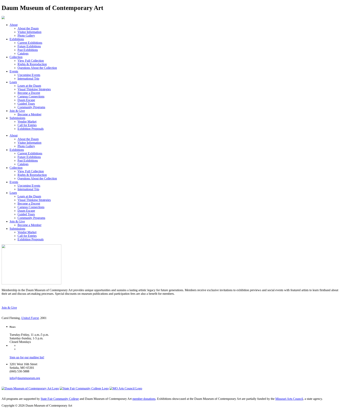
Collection (16, 57)
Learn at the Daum (29, 85)
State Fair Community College (60, 398)
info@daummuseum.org (25, 378)
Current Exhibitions (30, 42)
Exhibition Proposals (31, 128)
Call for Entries (27, 125)
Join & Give (17, 110)
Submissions (17, 118)
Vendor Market (27, 121)
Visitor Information (29, 32)
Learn (13, 82)
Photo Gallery (26, 35)
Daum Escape (26, 100)
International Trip (28, 78)
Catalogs (23, 53)
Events (14, 71)
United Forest (30, 318)
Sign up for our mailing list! (27, 357)
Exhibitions (17, 39)
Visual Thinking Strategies (34, 89)
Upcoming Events (29, 75)
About (14, 24)
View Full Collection (31, 60)
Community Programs (31, 107)
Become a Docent (29, 93)
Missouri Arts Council (289, 398)
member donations (143, 398)
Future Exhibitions (29, 46)
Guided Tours (26, 103)
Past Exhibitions (28, 50)
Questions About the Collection (37, 67)
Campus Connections (31, 96)
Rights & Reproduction (32, 64)
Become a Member (29, 114)
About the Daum (28, 28)
